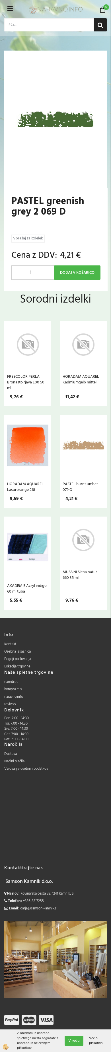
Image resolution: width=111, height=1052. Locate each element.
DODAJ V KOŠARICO (77, 272)
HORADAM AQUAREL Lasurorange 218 (25, 487)
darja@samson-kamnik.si (38, 908)
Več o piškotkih (95, 1041)
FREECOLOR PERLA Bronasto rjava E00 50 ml (25, 382)
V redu (74, 1040)
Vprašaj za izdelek (28, 238)
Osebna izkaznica (17, 652)
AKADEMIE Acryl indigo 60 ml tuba (27, 589)
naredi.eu (11, 682)
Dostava (10, 754)
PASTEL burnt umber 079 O (80, 487)
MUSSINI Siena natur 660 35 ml (80, 575)
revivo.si (10, 704)
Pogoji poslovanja (17, 659)
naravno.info (13, 697)
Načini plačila (14, 761)
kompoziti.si (13, 689)
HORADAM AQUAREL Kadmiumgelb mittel (81, 379)
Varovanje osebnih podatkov (26, 769)
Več (28, 352)
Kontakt (10, 644)
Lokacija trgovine (17, 666)
